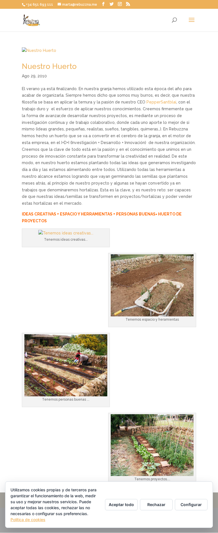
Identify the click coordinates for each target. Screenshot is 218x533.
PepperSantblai (161, 102)
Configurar (191, 504)
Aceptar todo (121, 504)
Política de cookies (28, 519)
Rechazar (156, 504)
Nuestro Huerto (49, 66)
